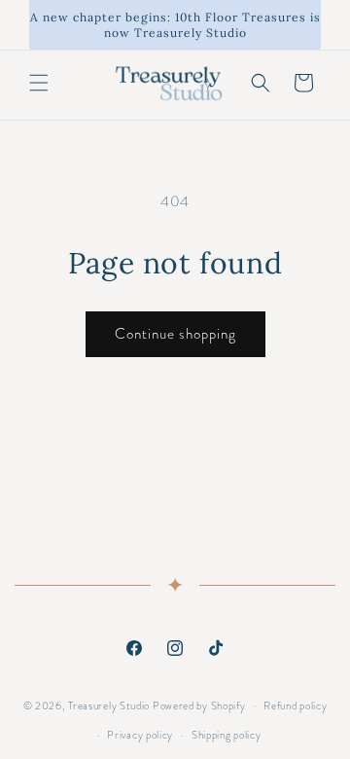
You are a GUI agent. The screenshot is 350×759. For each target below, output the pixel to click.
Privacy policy (140, 734)
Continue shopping (175, 333)
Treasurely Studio (109, 704)
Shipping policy (227, 734)
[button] (39, 82)
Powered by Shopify (199, 704)
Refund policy (295, 705)
